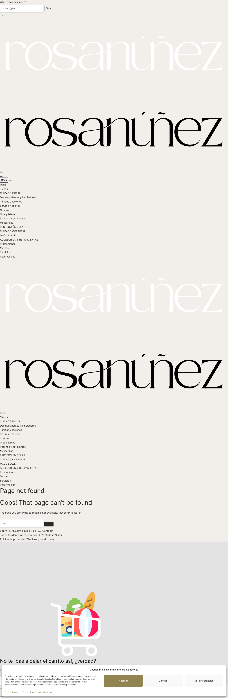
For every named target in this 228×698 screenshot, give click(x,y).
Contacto (47, 530)
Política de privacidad (32, 692)
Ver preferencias (203, 680)
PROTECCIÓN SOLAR (12, 226)
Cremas (4, 210)
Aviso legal (47, 692)
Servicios (5, 252)
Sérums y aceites (10, 205)
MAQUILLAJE (8, 235)
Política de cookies (13, 692)
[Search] (49, 524)
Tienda (4, 189)
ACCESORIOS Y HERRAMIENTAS (19, 239)
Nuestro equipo (21, 530)
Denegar (163, 680)
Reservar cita (7, 256)
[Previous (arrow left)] (1, 692)
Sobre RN (6, 530)
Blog (34, 530)
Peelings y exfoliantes (13, 218)
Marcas (4, 248)
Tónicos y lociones (11, 201)
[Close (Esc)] (1, 688)
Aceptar (123, 680)
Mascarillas (6, 222)
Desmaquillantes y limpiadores (18, 197)
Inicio (3, 184)
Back (4, 179)
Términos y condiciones (40, 539)
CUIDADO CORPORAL (13, 231)
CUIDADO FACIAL (10, 193)
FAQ (39, 530)
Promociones (7, 243)
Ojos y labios (7, 214)
